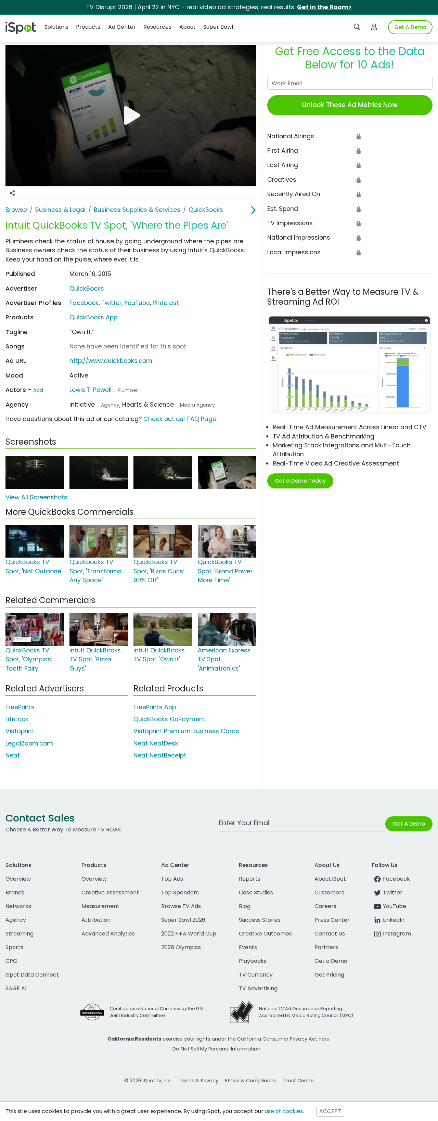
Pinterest (166, 303)
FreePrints (20, 707)
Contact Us (329, 934)
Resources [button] (157, 27)
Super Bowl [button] (218, 27)
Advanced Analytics (108, 934)
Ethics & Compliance (250, 1080)
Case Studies (256, 892)
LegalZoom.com (29, 743)
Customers (329, 892)
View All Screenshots (36, 497)
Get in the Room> (324, 7)
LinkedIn (393, 920)
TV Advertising (258, 988)
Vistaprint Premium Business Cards (186, 731)
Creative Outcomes (265, 934)
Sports (14, 947)
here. (325, 1038)
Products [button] (88, 27)
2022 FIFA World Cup (188, 934)
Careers (325, 906)
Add (38, 390)
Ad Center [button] (122, 27)
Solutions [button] (56, 27)
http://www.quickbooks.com (110, 361)
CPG (11, 961)
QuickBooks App (93, 317)
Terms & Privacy (198, 1080)
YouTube (137, 303)
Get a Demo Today (300, 481)
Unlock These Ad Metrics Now (350, 105)
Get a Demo (330, 961)
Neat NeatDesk (155, 743)
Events (248, 947)
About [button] (187, 27)
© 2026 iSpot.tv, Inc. (148, 1080)
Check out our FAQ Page (179, 419)
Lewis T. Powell (90, 390)
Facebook (84, 303)
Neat (12, 755)
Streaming (19, 934)
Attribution (96, 920)
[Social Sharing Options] (12, 193)
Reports (249, 879)
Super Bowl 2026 (183, 920)
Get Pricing (329, 975)
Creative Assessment (110, 892)
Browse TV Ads (181, 906)
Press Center (332, 920)
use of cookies (284, 1111)
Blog (244, 906)
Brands (14, 892)
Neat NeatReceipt (159, 755)
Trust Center (298, 1080)
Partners (326, 947)
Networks (18, 906)
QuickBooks (86, 288)
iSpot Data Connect (32, 975)
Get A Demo (410, 27)
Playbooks (253, 961)
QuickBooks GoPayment (169, 719)
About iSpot (330, 879)
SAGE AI (15, 988)
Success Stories (260, 920)
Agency (15, 920)
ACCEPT (330, 1111)
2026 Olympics (181, 947)
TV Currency (256, 975)
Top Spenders (180, 892)
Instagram (397, 934)
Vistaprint (19, 731)
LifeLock (16, 719)
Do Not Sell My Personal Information (216, 1048)
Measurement (100, 906)
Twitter (111, 303)
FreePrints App (154, 707)
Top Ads (172, 879)
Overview (18, 879)
